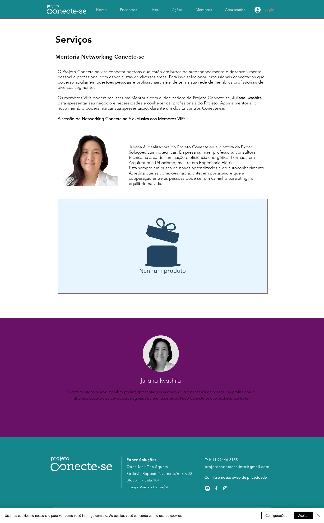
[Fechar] (318, 515)
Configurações (276, 515)
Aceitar (303, 515)
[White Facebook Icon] (216, 488)
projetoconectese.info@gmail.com (237, 466)
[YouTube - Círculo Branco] (207, 488)
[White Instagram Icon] (225, 488)
